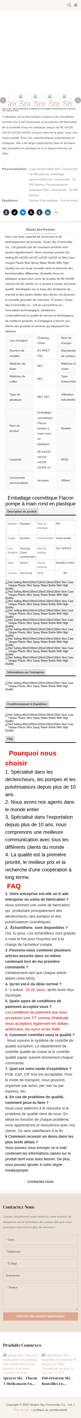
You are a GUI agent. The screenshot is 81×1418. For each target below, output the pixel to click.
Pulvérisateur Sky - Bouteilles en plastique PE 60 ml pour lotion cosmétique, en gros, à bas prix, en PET (59, 1380)
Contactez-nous (40, 1182)
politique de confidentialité (50, 1410)
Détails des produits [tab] (40, 229)
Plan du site (22, 1410)
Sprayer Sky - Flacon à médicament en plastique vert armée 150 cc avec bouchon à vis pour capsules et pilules (20, 1380)
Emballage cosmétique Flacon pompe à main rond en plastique (40, 500)
